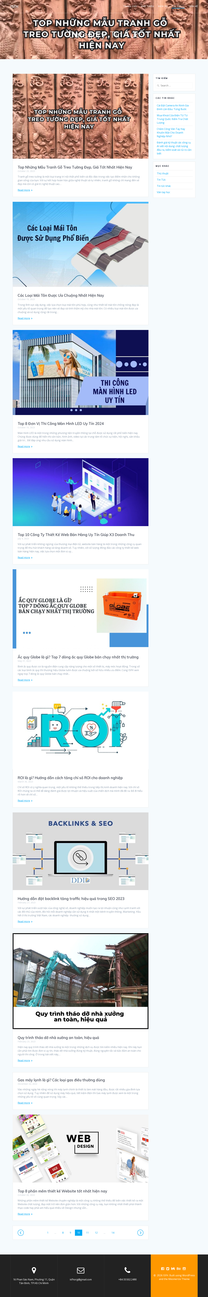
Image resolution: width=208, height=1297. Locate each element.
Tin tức (177, 6)
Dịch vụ (163, 6)
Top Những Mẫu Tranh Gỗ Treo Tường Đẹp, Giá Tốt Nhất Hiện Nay (75, 167)
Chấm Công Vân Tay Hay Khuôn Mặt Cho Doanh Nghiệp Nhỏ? (171, 132)
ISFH (14, 7)
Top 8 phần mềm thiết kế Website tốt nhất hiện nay (62, 1191)
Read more (24, 190)
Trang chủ (130, 6)
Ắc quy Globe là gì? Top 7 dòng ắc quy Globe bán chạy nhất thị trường (78, 657)
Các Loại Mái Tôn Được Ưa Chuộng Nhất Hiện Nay (61, 295)
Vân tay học (163, 192)
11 (88, 1232)
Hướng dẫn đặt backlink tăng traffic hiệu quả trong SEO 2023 (71, 898)
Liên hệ (193, 6)
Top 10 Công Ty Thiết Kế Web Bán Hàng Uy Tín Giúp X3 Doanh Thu (76, 534)
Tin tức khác (164, 186)
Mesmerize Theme (179, 1279)
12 (97, 1232)
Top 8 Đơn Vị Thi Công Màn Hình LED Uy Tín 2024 (61, 423)
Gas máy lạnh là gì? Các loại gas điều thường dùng (61, 1080)
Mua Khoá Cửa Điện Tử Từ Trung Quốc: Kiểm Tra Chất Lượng (172, 119)
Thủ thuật (162, 173)
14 (113, 1232)
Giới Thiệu (147, 6)
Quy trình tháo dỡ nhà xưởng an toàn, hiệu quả (58, 1037)
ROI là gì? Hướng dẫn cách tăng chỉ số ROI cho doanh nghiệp (70, 777)
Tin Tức (161, 179)
